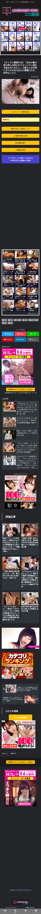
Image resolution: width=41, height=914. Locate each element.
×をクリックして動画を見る (20, 112)
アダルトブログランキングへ (20, 890)
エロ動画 (18, 320)
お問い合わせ (30, 907)
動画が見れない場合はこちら (20, 129)
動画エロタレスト (35, 53)
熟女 (5, 323)
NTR (5, 320)
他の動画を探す (20, 143)
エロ (11, 320)
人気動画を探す (20, 150)
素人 (11, 323)
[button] (36, 467)
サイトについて (11, 907)
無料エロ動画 (34, 320)
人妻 (25, 320)
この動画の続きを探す (20, 136)
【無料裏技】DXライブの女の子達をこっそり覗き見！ (20, 389)
